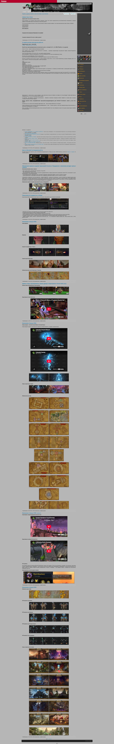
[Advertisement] (84, 34)
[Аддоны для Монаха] (79, 62)
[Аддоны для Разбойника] (82, 59)
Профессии (81, 98)
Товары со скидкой (70, 151)
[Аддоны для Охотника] (84, 57)
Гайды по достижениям (37, 11)
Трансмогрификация (83, 105)
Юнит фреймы (82, 108)
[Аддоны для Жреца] (79, 59)
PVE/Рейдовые (82, 71)
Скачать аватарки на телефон (30, 136)
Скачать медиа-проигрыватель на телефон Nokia (34, 144)
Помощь (23, 45)
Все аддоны (81, 64)
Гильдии (80, 82)
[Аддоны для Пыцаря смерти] (79, 57)
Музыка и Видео (82, 94)
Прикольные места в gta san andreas (32, 140)
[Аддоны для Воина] (89, 59)
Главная (24, 11)
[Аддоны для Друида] (82, 57)
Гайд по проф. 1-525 (47, 11)
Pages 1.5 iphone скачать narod (31, 138)
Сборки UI (81, 66)
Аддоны (29, 11)
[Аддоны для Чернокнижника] (87, 59)
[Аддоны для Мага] (87, 57)
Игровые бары (82, 87)
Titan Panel (81, 110)
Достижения (81, 85)
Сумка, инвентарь (82, 101)
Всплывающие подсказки (84, 80)
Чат (80, 103)
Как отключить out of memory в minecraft (32, 134)
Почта (80, 96)
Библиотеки (81, 78)
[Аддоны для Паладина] (89, 57)
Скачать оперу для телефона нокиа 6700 (32, 141)
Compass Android (28, 135)
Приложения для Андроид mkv (30, 133)
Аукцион (80, 73)
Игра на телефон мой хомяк (30, 142)
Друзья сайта (56, 11)
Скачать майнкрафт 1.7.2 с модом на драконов (34, 131)
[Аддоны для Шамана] (84, 59)
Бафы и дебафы (82, 75)
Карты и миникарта (83, 89)
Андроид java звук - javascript (31, 45)
